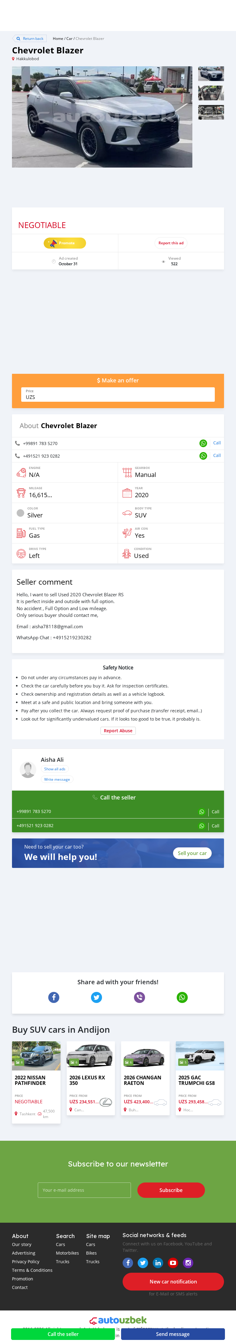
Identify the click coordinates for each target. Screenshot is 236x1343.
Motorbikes (67, 1253)
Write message (57, 779)
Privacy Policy (25, 1261)
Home (58, 38)
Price (29, 391)
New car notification (173, 1281)
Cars (60, 1244)
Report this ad (171, 243)
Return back (32, 38)
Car (69, 38)
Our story (21, 1244)
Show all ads (54, 768)
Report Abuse (118, 730)
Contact (20, 1287)
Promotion (22, 1279)
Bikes (91, 1253)
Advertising (23, 1253)
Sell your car (192, 853)
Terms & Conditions (32, 1270)
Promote (67, 243)
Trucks (62, 1261)
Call (217, 443)
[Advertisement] (118, 325)
